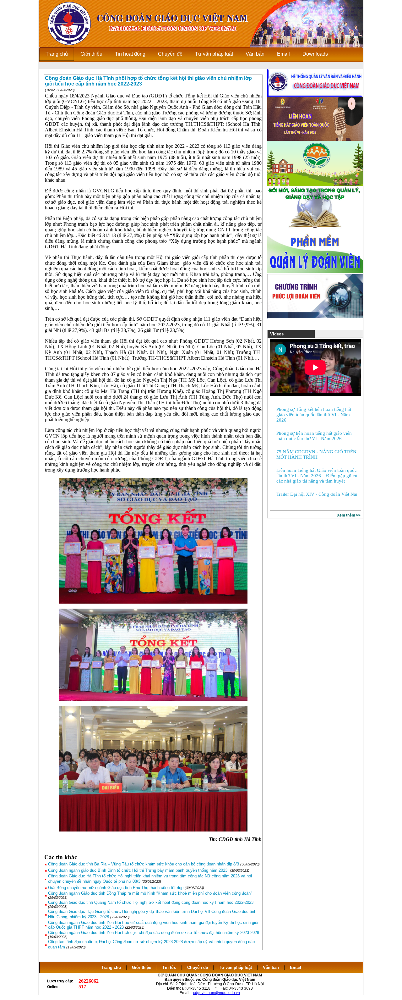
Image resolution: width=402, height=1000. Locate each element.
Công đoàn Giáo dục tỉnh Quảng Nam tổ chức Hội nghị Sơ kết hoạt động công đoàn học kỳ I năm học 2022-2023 (150, 902)
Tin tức (169, 967)
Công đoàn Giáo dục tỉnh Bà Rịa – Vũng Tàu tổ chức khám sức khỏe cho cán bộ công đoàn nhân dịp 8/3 (143, 864)
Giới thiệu (141, 967)
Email (295, 967)
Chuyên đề (197, 967)
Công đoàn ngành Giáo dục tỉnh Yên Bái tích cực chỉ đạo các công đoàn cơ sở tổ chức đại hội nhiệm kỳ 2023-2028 (153, 932)
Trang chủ (111, 967)
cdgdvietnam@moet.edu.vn (216, 993)
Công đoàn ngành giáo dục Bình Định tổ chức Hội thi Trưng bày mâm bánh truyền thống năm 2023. (138, 870)
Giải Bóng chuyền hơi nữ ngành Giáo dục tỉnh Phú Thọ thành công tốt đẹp (115, 887)
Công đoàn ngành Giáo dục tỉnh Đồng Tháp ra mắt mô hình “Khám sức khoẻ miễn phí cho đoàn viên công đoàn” (150, 893)
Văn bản (271, 967)
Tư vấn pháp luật (235, 967)
